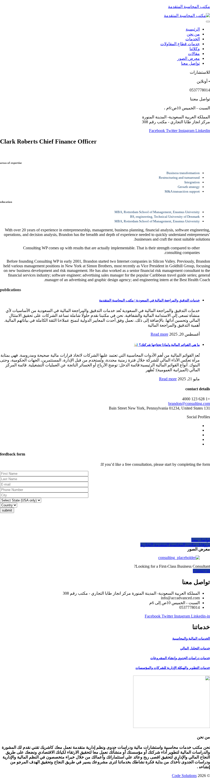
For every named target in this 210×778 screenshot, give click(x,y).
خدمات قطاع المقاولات (180, 44)
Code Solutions (184, 775)
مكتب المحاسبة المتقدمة (189, 6)
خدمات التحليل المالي (195, 648)
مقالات (194, 53)
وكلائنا (195, 48)
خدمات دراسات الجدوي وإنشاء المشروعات (180, 658)
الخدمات (192, 39)
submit (7, 510)
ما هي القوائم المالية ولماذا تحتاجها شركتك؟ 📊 (167, 345)
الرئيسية (193, 29)
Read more (159, 334)
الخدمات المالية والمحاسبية (191, 638)
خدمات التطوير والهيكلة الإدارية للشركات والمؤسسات (172, 668)
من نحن (193, 34)
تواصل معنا (190, 63)
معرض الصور (188, 58)
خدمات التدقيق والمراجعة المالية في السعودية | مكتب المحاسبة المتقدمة (149, 300)
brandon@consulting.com (189, 403)
